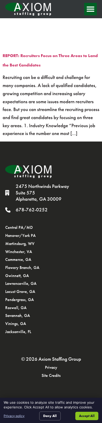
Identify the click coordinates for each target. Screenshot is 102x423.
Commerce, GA (18, 259)
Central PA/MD (19, 227)
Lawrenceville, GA (21, 283)
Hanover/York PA (20, 235)
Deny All (50, 416)
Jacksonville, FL (18, 331)
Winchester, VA (18, 251)
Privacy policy (14, 416)
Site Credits (51, 375)
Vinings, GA (15, 323)
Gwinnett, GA (17, 275)
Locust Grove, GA (20, 291)
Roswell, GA (16, 307)
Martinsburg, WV (20, 243)
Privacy (51, 367)
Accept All (87, 416)
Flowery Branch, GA (22, 267)
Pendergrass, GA (19, 299)
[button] (90, 9)
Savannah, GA (17, 315)
